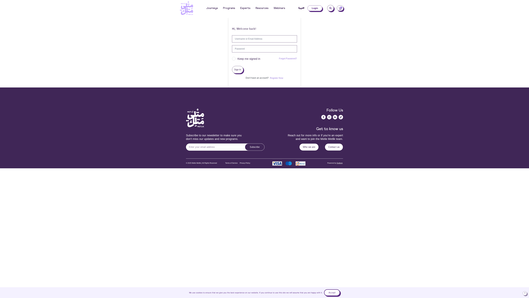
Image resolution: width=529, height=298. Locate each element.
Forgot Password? (288, 58)
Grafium (340, 163)
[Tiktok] (341, 117)
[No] (525, 293)
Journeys (212, 8)
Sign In (237, 69)
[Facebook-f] (323, 117)
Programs (229, 8)
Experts (245, 8)
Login (315, 8)
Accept (332, 292)
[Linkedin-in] (335, 117)
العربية (301, 8)
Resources (262, 8)
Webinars (279, 8)
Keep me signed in (248, 58)
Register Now (276, 78)
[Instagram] (329, 117)
